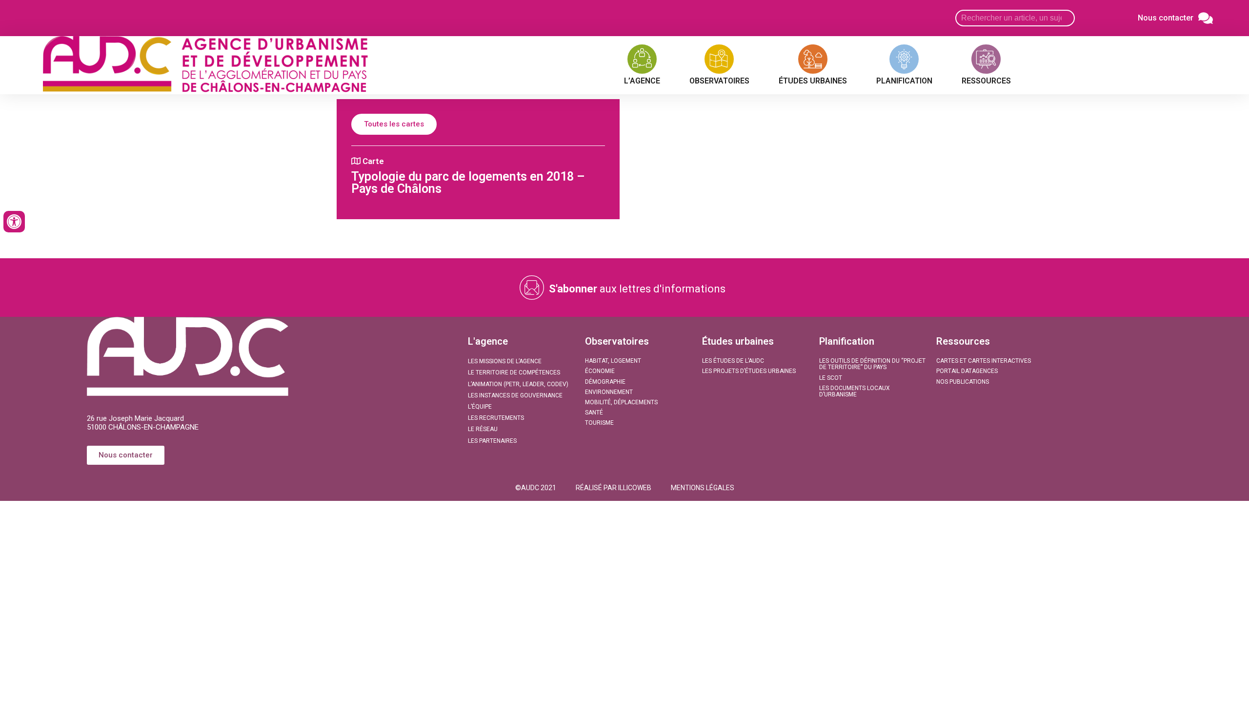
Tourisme (599, 422)
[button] (535, 487)
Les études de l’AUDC (733, 360)
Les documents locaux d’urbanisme (854, 391)
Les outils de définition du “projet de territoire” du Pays (872, 364)
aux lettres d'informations (637, 289)
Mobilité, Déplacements (621, 402)
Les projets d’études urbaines (749, 371)
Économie (600, 371)
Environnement (609, 392)
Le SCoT (830, 377)
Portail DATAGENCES (967, 371)
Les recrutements (496, 417)
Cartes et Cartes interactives (983, 360)
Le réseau (483, 429)
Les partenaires (492, 440)
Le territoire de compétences (514, 372)
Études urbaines (738, 341)
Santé (594, 412)
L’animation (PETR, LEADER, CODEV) (518, 384)
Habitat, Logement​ (613, 360)
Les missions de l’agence (505, 361)
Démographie (605, 381)
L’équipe (480, 406)
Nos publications (962, 381)
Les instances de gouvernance (515, 395)
